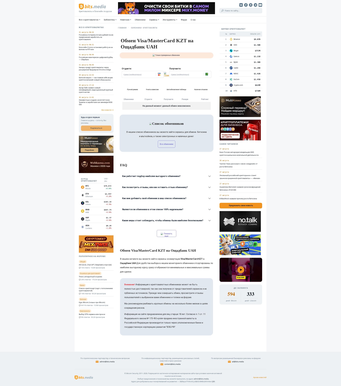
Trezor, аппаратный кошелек (90, 277)
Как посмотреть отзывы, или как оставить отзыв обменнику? (155, 187)
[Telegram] (255, 5)
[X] (251, 5)
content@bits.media (172, 364)
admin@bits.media (107, 361)
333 (250, 293)
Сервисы (154, 19)
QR (213, 381)
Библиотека (110, 19)
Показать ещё (167, 235)
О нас (193, 19)
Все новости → (107, 110)
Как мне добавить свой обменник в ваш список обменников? (154, 198)
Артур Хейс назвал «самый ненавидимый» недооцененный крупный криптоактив (96, 90)
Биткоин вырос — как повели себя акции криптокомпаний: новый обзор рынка (96, 79)
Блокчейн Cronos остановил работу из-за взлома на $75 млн (96, 48)
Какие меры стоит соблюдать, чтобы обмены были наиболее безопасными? (162, 220)
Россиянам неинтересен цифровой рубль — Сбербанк (96, 58)
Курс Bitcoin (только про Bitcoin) (92, 302)
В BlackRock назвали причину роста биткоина (238, 198)
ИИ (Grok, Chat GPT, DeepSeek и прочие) (95, 265)
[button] (160, 74)
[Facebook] (246, 5)
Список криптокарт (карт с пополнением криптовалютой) (96, 289)
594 (231, 293)
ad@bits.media (238, 361)
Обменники (140, 19)
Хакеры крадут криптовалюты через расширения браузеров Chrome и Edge (95, 68)
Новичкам (125, 19)
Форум (184, 19)
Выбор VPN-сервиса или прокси (92, 314)
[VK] (241, 5)
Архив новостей (259, 377)
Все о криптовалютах (89, 19)
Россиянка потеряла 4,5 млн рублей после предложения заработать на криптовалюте (96, 37)
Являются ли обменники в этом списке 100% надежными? (152, 209)
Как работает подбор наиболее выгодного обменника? (151, 176)
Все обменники (166, 144)
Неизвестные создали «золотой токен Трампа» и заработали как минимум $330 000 (95, 102)
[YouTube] (260, 5)
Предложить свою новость (241, 205)
